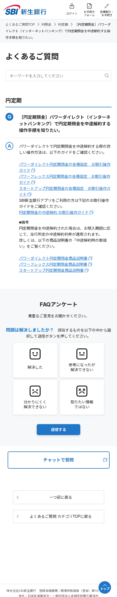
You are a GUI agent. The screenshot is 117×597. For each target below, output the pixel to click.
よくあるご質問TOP (20, 24)
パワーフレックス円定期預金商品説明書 (53, 264)
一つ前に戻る (60, 497)
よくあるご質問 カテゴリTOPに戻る (61, 516)
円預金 (46, 24)
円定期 (63, 24)
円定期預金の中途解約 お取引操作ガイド (54, 212)
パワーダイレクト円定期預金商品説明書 (53, 258)
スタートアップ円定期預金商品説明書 (51, 270)
